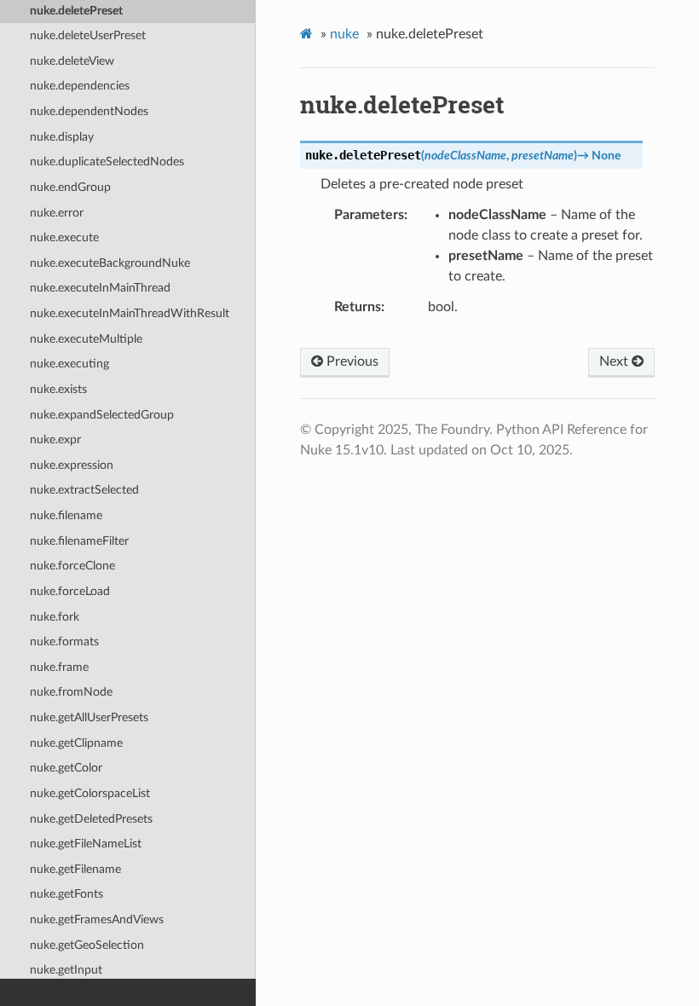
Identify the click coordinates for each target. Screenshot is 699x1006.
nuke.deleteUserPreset (88, 35)
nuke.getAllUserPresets (89, 717)
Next (615, 361)
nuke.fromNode (71, 691)
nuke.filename (66, 515)
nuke (344, 34)
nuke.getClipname (76, 743)
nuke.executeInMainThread (100, 287)
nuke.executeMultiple (86, 338)
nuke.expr (55, 439)
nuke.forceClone (72, 565)
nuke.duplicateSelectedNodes (107, 161)
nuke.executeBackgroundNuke (110, 263)
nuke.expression (71, 465)
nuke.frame (59, 667)
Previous (350, 361)
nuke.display (62, 136)
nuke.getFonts (66, 893)
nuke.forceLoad (70, 591)
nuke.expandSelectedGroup (102, 414)
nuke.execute (64, 237)
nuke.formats (64, 641)
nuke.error (57, 212)
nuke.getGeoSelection (87, 945)
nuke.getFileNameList (86, 843)
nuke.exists (58, 389)
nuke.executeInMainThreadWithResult (129, 313)
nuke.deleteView (72, 61)
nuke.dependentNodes (89, 111)
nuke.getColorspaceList (90, 793)
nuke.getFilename (75, 869)
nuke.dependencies (80, 85)
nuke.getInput (66, 969)
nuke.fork (54, 616)
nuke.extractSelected (84, 489)
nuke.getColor (66, 767)
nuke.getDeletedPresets (91, 818)
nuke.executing (69, 363)
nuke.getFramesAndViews (97, 919)
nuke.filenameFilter (79, 541)
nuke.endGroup (70, 187)
